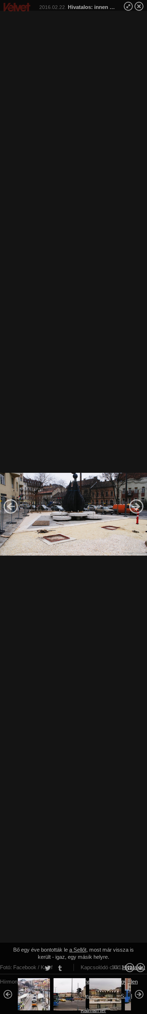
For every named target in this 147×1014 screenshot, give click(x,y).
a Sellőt (77, 950)
